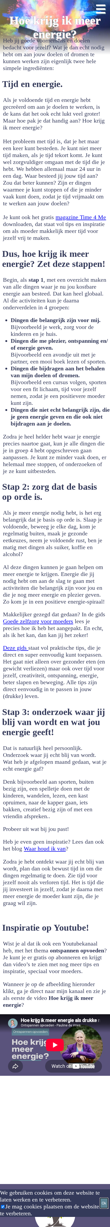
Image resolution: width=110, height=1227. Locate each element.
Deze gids (15, 647)
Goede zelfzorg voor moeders (38, 621)
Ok (104, 1203)
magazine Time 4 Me (81, 217)
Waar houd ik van (45, 848)
